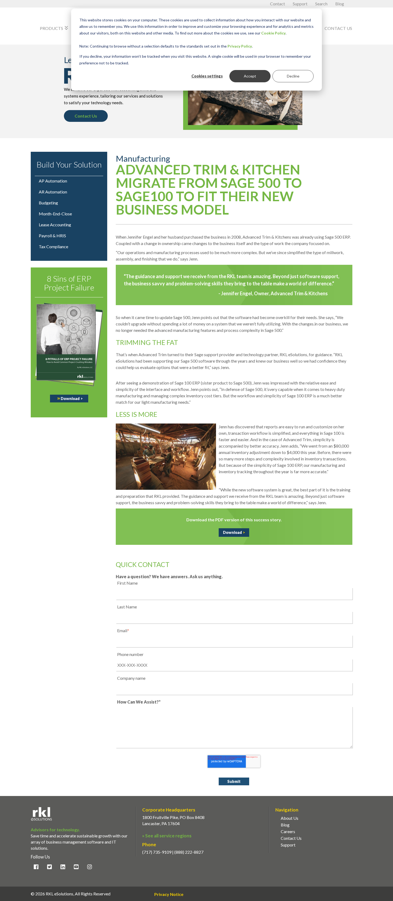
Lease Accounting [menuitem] (55, 225)
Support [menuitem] (288, 844)
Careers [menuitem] (288, 831)
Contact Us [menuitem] (291, 838)
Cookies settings (207, 76)
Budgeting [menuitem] (48, 203)
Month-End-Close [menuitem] (55, 214)
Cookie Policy (273, 33)
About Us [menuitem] (289, 818)
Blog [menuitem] (285, 824)
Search (321, 3)
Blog (339, 3)
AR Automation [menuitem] (53, 192)
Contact (278, 3)
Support (300, 3)
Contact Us (338, 28)
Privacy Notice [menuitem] (168, 894)
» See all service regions (166, 835)
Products (55, 28)
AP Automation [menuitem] (53, 181)
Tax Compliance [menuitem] (53, 246)
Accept (250, 76)
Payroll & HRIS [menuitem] (52, 236)
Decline (293, 76)
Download (72, 398)
